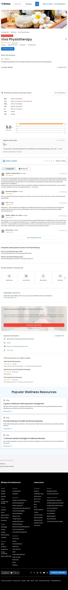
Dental (14, 541)
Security (23, 580)
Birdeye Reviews (38, 517)
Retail (14, 562)
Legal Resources (38, 523)
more (60, 149)
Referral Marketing (17, 513)
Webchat (3, 510)
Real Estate (15, 559)
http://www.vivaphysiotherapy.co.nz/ (17, 346)
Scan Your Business (52, 508)
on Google (23, 173)
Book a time (37, 499)
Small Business (16, 491)
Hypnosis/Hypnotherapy (7, 466)
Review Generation (17, 505)
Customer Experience (18, 529)
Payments (4, 520)
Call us (9, 343)
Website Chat (16, 516)
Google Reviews (16, 519)
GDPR (28, 580)
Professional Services (52, 493)
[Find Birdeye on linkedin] (37, 572)
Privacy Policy (16, 580)
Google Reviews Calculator (54, 500)
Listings (3, 491)
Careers (36, 512)
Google (11, 350)
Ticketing (3, 537)
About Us (36, 491)
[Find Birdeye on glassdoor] (47, 572)
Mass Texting (4, 517)
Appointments (5, 515)
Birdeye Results (38, 520)
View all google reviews (34, 237)
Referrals (3, 496)
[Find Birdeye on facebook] (31, 572)
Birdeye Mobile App (6, 556)
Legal (13, 552)
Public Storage (16, 557)
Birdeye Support (51, 516)
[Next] (64, 277)
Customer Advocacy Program (55, 521)
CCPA (36, 580)
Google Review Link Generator (55, 505)
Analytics (3, 546)
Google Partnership (4, 552)
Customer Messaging (18, 511)
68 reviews (15, 42)
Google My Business (17, 521)
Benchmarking (5, 535)
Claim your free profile (33, 325)
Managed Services (52, 491)
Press (35, 507)
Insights (3, 532)
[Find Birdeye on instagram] (40, 572)
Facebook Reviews (17, 524)
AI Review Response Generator (55, 503)
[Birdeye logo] (6, 4)
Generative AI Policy (44, 580)
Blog (35, 504)
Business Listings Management (21, 526)
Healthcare (15, 546)
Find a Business (51, 511)
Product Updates (38, 509)
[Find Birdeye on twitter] (34, 572)
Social (2, 512)
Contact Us (37, 525)
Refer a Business (51, 519)
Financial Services (17, 544)
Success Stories (38, 515)
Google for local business (19, 500)
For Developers (51, 513)
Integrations (4, 549)
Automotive (15, 538)
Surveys (3, 529)
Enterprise (15, 493)
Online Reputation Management (21, 508)
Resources (37, 501)
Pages (2, 499)
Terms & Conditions (6, 580)
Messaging (4, 527)
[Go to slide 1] (33, 321)
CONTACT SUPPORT (58, 573)
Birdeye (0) (24, 169)
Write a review (48, 4)
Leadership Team (38, 493)
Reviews (3, 493)
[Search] (37, 4)
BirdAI (2, 544)
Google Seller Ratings (4, 502)
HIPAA (32, 580)
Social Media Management (19, 532)
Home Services (16, 549)
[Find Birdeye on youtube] (44, 572)
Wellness (13, 32)
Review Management (18, 503)
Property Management (18, 554)
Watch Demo (37, 496)
